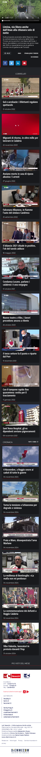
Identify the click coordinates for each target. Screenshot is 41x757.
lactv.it (6, 701)
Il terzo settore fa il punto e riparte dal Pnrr (19, 355)
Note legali (13, 740)
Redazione (5, 740)
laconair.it (7, 703)
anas (19, 53)
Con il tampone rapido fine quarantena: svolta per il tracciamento (16, 392)
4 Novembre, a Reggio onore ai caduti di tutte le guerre (18, 471)
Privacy (20, 740)
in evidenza (34, 57)
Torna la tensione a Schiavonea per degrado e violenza (20, 506)
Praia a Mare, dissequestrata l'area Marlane (20, 541)
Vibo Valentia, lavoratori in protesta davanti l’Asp (16, 647)
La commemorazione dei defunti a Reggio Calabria (19, 612)
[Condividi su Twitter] (11, 64)
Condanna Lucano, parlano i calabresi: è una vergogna (16, 283)
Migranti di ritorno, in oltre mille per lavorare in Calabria (20, 139)
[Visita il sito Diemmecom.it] (20, 754)
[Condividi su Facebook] (5, 64)
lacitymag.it (8, 708)
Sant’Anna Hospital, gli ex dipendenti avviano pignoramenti (19, 430)
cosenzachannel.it (11, 712)
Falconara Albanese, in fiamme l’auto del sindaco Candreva (18, 211)
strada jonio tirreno (31, 53)
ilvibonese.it (8, 715)
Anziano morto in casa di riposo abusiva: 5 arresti (18, 175)
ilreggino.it (8, 710)
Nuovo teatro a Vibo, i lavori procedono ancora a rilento (16, 319)
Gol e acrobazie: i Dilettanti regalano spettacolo (20, 103)
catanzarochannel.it (11, 717)
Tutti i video (32, 442)
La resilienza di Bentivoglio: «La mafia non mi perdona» (18, 577)
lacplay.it (7, 699)
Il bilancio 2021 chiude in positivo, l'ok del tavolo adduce (19, 247)
